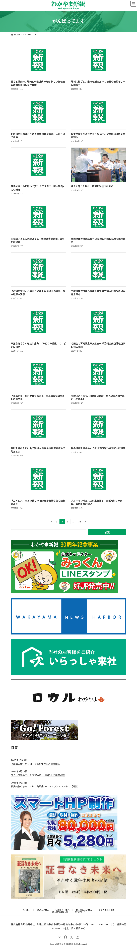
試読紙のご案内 (62, 910)
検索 (107, 532)
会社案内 (26, 910)
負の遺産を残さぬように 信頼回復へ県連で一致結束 (98, 448)
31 (79, 522)
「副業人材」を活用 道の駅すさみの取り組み (35, 763)
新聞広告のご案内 (84, 910)
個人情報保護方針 (60, 912)
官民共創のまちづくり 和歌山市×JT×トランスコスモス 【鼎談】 (45, 786)
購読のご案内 (43, 910)
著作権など (80, 912)
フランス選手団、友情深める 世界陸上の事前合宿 (38, 775)
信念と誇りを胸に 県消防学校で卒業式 (92, 186)
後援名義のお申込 (107, 910)
